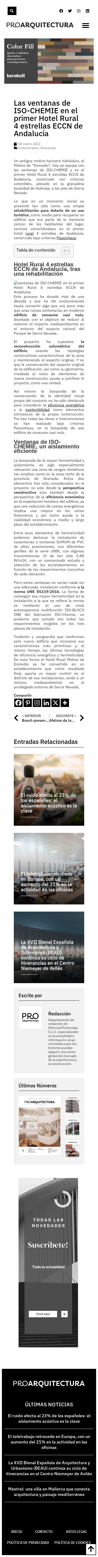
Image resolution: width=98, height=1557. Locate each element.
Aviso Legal (76, 1531)
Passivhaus (66, 237)
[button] (85, 25)
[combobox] (7, 11)
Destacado (48, 148)
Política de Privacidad (28, 1542)
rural (29, 233)
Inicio (16, 1531)
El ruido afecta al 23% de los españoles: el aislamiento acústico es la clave (49, 1418)
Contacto (44, 1531)
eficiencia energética (66, 405)
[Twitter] (70, 11)
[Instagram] (79, 11)
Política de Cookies (72, 1542)
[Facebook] (61, 11)
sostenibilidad (38, 409)
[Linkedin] (87, 11)
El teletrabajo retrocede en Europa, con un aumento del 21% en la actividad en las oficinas (49, 1442)
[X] (55, 703)
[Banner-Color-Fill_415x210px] (49, 82)
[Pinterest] (28, 703)
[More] (65, 703)
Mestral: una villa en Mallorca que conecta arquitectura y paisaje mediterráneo (49, 1491)
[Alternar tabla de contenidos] (63, 251)
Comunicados (28, 148)
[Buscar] (12, 11)
